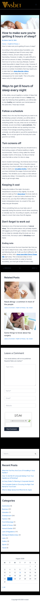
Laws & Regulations (8, 532)
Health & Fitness (21, 307)
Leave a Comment (9, 307)
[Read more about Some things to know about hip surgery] (20, 321)
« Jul (3, 587)
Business (5, 509)
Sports (4, 544)
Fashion (4, 519)
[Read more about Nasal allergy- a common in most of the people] (20, 290)
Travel (4, 548)
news (4, 538)
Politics (4, 541)
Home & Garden (7, 528)
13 (20, 572)
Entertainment (6, 515)
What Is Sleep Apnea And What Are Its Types (17, 490)
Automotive (6, 506)
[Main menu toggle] (36, 5)
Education (5, 512)
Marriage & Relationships (10, 535)
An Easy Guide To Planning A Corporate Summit (18, 481)
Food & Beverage (7, 522)
